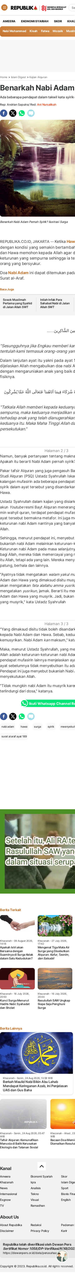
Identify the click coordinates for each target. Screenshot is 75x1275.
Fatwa (45, 31)
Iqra (33, 1182)
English (66, 1199)
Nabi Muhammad (14, 31)
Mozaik (58, 31)
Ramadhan (38, 1205)
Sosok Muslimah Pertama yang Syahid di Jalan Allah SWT (17, 303)
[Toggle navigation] (4, 7)
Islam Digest (18, 77)
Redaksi (36, 1225)
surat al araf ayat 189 (14, 736)
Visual (35, 1199)
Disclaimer (7, 1231)
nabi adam (7, 726)
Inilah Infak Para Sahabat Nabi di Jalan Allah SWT (55, 303)
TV (2, 1205)
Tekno (35, 1194)
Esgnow (5, 1199)
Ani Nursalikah (46, 104)
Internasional (8, 1194)
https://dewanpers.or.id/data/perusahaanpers (33, 1253)
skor (58, 21)
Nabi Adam (18, 272)
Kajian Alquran (38, 77)
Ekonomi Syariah (35, 21)
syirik (51, 726)
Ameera (5, 1176)
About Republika (11, 1225)
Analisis (36, 1188)
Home (4, 77)
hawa (24, 726)
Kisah (34, 31)
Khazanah (6, 1182)
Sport (64, 1188)
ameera (9, 21)
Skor (64, 1176)
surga (37, 726)
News (4, 1188)
